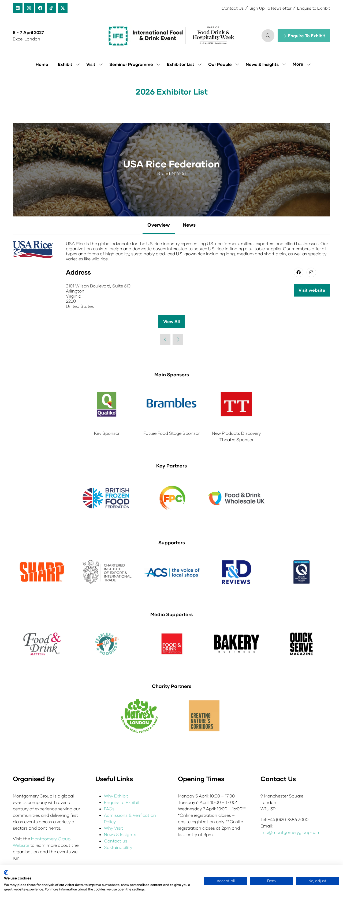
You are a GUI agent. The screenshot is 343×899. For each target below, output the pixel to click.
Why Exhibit (116, 795)
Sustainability (118, 847)
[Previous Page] (165, 339)
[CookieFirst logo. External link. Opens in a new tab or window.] (6, 872)
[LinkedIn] (18, 8)
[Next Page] (178, 339)
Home (42, 64)
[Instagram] (29, 8)
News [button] (189, 225)
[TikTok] (51, 8)
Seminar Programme (131, 64)
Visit (90, 64)
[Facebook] (40, 8)
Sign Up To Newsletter (270, 8)
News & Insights (262, 64)
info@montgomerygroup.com (290, 832)
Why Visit (113, 827)
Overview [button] (158, 225)
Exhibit (65, 64)
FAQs (109, 808)
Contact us (115, 840)
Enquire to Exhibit (313, 8)
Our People (220, 64)
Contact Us (233, 8)
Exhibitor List (180, 64)
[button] (268, 35)
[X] (63, 8)
